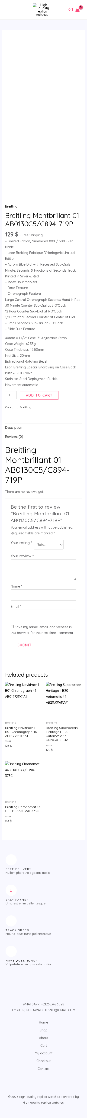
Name (16, 586)
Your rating (21, 542)
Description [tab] (13, 428)
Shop (44, 1030)
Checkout (43, 1061)
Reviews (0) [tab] (14, 437)
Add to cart (39, 395)
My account (43, 1053)
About (43, 1038)
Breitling (11, 206)
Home (43, 1022)
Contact (44, 1069)
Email (16, 606)
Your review (22, 555)
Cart (43, 1045)
